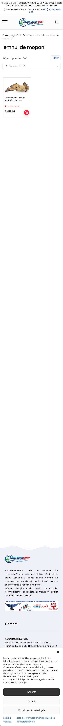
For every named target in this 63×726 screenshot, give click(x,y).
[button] (58, 651)
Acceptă (31, 691)
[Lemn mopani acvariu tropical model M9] (17, 87)
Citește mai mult (26, 112)
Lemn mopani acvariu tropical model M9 (15, 99)
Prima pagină (10, 35)
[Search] (57, 22)
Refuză (31, 701)
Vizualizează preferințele (31, 710)
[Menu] (5, 22)
